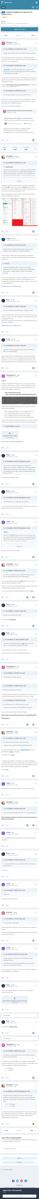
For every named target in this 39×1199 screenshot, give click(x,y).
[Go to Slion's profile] (3, 301)
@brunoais (7, 69)
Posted (13, 44)
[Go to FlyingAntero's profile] (3, 376)
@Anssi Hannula (25, 750)
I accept (20, 1196)
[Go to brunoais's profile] (3, 43)
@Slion (4, 380)
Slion (4, 21)
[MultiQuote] (2, 140)
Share (20, 1158)
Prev (6, 35)
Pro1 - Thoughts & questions (20, 23)
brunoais (9, 42)
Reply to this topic (19, 29)
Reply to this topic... (10, 1149)
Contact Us (19, 1185)
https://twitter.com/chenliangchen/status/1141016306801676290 (18, 715)
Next (32, 35)
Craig (8, 238)
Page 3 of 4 (19, 35)
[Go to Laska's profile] (3, 522)
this (12, 752)
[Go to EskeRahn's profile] (3, 157)
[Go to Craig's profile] (3, 239)
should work (9, 167)
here (32, 591)
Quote (7, 140)
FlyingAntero (11, 375)
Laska (8, 521)
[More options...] (36, 43)
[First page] (2, 35)
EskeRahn (9, 156)
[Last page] (36, 35)
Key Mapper (12, 619)
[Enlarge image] (19, 400)
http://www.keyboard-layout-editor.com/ (18, 85)
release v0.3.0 (13, 1026)
